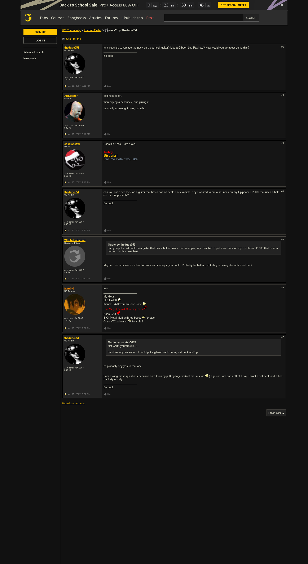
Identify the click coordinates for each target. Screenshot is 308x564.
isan (67, 288)
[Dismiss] (282, 5)
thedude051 (71, 47)
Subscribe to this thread (73, 403)
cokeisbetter (72, 144)
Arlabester (71, 95)
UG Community (71, 30)
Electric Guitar (92, 30)
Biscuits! (111, 155)
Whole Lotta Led (74, 240)
